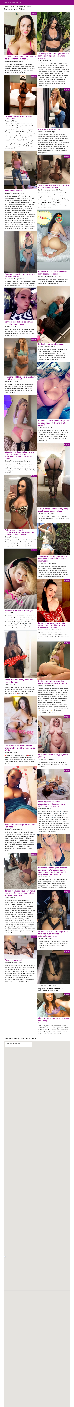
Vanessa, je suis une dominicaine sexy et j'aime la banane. (53, 272)
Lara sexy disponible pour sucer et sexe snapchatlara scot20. (20, 57)
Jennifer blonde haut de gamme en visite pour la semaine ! (19, 323)
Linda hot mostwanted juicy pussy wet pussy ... (53, 1019)
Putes (6, 6)
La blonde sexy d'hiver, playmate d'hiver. (53, 756)
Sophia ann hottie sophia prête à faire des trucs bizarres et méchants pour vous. (53, 933)
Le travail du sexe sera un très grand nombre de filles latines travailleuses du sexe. (51, 625)
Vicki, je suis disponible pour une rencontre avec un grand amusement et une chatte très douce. (19, 455)
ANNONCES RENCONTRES (12, 2)
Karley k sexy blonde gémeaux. (52, 344)
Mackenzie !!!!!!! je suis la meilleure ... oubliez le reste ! (20, 378)
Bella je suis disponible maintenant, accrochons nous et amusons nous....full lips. (19, 532)
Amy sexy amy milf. (13, 960)
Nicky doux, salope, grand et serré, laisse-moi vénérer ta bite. (52, 682)
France (12, 6)
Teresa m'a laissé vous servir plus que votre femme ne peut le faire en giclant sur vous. (20, 893)
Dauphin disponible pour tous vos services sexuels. (20, 275)
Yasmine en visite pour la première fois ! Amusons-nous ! (53, 186)
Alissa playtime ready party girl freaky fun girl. (19, 681)
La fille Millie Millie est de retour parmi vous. (19, 117)
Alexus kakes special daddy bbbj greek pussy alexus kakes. (53, 510)
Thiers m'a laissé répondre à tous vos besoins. (20, 825)
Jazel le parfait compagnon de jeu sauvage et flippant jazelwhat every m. (53, 55)
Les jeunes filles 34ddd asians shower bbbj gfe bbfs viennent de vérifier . (20, 748)
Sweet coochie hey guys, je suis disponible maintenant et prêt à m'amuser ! (52, 558)
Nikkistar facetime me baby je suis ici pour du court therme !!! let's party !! (53, 423)
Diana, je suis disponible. (49, 129)
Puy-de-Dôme (20, 6)
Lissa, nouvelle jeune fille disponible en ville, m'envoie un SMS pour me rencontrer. (52, 804)
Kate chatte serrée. (13, 191)
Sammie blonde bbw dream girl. (19, 610)
